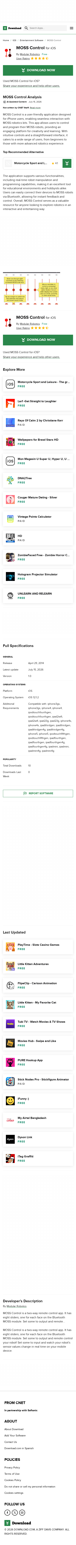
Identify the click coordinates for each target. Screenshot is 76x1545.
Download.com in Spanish (19, 1448)
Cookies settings (13, 1492)
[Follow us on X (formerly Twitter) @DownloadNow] (15, 1513)
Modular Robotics (17, 1306)
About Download (13, 1429)
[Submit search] (26, 28)
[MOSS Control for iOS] (8, 53)
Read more (35, 107)
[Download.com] (12, 28)
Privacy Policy (12, 1467)
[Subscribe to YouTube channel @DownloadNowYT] (22, 1513)
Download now (41, 70)
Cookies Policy (12, 1480)
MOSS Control (36, 48)
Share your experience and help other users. (31, 86)
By (28, 54)
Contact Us (10, 1442)
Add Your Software (15, 1435)
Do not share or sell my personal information (29, 1486)
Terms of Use (12, 1473)
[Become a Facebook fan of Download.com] (7, 1513)
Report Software (41, 793)
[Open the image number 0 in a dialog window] (31, 288)
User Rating (23, 58)
